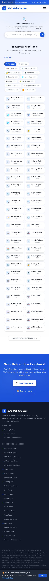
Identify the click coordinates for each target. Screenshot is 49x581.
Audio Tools (8, 498)
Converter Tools (10, 453)
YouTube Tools (9, 536)
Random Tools (9, 511)
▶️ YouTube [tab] (28, 90)
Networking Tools (10, 486)
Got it (42, 575)
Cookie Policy (7, 578)
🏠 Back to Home (24, 391)
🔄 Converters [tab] (28, 68)
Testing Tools (9, 482)
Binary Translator (10, 527)
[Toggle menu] (45, 8)
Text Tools (8, 515)
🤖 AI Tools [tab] (11, 68)
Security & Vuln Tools (12, 540)
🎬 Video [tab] (10, 81)
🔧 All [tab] (10, 64)
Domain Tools (9, 532)
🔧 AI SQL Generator (19, 2)
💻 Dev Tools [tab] (31, 73)
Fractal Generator (11, 519)
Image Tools (8, 494)
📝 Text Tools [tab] (12, 85)
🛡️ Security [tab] (11, 77)
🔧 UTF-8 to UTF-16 (38, 2)
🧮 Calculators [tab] (26, 81)
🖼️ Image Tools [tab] (13, 73)
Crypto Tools (9, 473)
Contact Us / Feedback (13, 438)
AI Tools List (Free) (11, 461)
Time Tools (8, 469)
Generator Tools (10, 448)
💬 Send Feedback (24, 383)
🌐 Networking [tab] (28, 77)
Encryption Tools (10, 478)
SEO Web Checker (15, 8)
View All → (8, 58)
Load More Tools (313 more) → (24, 338)
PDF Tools (8, 523)
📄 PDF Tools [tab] (12, 90)
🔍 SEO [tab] (23, 64)
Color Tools (8, 507)
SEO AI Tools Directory (12, 457)
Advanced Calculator (12, 465)
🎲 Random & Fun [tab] (31, 85)
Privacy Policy (9, 430)
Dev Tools (8, 490)
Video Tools (8, 502)
